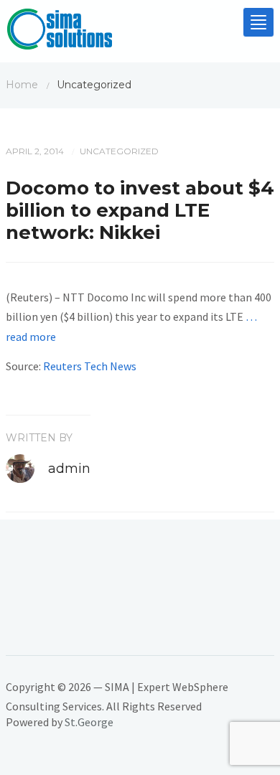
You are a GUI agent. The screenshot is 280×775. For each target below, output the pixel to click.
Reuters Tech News (89, 366)
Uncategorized (119, 151)
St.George (89, 722)
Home (22, 84)
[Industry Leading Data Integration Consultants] (59, 32)
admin (69, 468)
